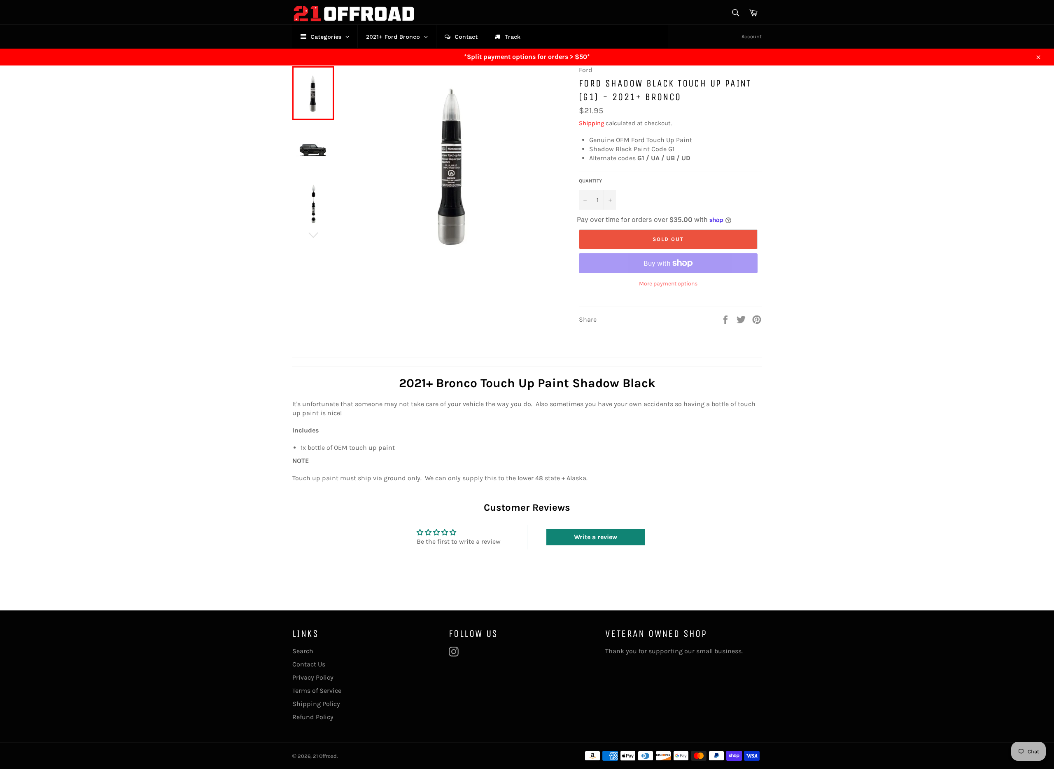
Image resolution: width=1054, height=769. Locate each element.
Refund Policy (312, 717)
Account (752, 36)
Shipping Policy (316, 704)
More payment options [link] (668, 283)
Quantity (590, 181)
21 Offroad (325, 756)
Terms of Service (316, 690)
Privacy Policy (312, 677)
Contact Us (308, 664)
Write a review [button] (595, 537)
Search (302, 651)
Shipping (591, 123)
